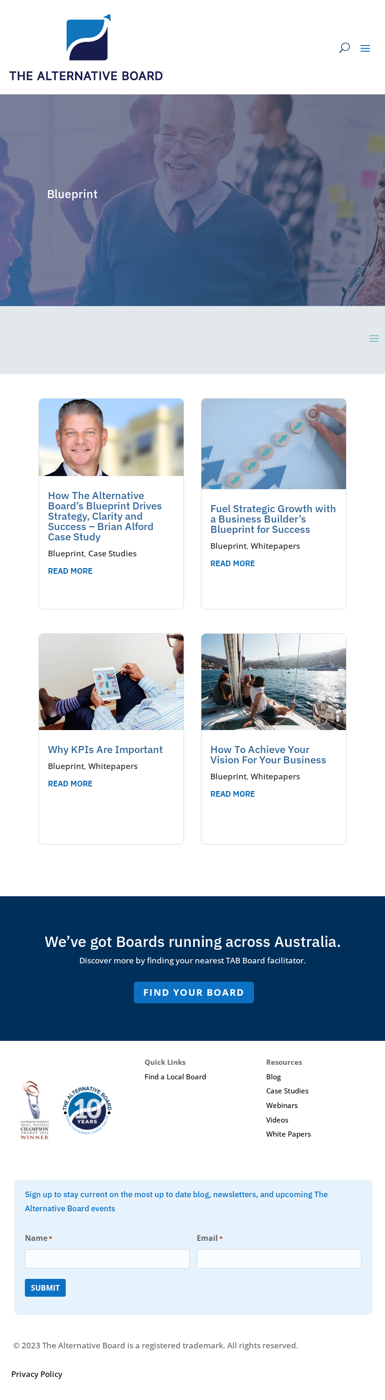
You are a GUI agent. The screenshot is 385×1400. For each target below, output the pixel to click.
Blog (273, 1076)
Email (210, 1238)
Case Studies (112, 553)
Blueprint (66, 553)
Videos (277, 1119)
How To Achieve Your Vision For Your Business (268, 754)
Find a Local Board (175, 1076)
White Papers (288, 1133)
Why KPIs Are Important (105, 749)
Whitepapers (113, 766)
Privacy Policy (36, 1374)
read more (70, 571)
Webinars (282, 1105)
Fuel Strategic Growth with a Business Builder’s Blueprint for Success (273, 518)
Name (38, 1238)
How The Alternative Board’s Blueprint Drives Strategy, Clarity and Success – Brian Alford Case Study (105, 515)
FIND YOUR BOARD (194, 992)
